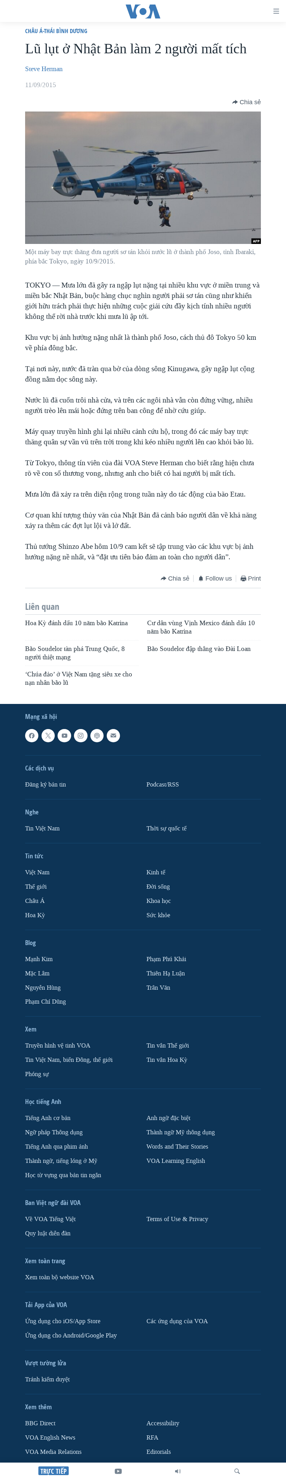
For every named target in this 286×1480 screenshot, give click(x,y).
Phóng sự (37, 1074)
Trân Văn (158, 987)
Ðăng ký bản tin (45, 785)
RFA (152, 1438)
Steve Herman (44, 69)
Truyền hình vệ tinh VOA (57, 1046)
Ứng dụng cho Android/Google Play (71, 1336)
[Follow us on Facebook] (31, 735)
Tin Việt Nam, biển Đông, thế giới (69, 1060)
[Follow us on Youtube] (64, 735)
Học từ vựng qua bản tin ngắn (63, 1175)
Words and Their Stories (177, 1147)
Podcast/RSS (162, 785)
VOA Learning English (175, 1161)
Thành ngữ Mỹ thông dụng (180, 1132)
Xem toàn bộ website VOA (59, 1277)
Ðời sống (158, 886)
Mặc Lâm (37, 973)
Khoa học (158, 901)
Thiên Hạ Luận (165, 973)
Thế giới (36, 886)
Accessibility (162, 1423)
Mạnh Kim (39, 959)
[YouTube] (118, 1471)
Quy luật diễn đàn (47, 1233)
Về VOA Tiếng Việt (50, 1219)
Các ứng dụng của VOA (177, 1321)
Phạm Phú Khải (166, 959)
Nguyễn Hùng (43, 987)
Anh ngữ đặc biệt (168, 1118)
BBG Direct (40, 1423)
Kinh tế (155, 872)
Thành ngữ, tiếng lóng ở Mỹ (61, 1161)
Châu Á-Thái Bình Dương (56, 31)
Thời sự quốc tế (166, 829)
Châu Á (35, 901)
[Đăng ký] (113, 735)
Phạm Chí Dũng (45, 1002)
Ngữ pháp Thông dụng (54, 1132)
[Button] (246, 102)
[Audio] (177, 1471)
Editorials (158, 1452)
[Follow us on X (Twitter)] (48, 735)
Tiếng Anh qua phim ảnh (56, 1147)
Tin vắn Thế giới (167, 1046)
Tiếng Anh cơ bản (47, 1118)
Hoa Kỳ (35, 915)
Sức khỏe (158, 915)
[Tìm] (237, 1471)
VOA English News (50, 1438)
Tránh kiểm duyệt (47, 1379)
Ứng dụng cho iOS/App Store (62, 1321)
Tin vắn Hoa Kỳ (166, 1060)
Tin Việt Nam (42, 829)
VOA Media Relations (53, 1452)
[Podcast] (97, 735)
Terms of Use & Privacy (177, 1219)
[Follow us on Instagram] (80, 735)
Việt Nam (37, 872)
